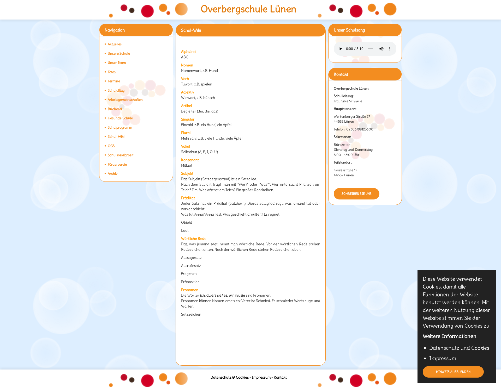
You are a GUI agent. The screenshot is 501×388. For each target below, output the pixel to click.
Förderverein (117, 164)
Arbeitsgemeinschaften (125, 99)
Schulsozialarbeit (120, 155)
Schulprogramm (120, 127)
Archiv (112, 173)
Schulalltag (116, 90)
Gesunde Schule (120, 118)
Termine (114, 81)
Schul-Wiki (116, 136)
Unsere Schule (119, 53)
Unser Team (117, 62)
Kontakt (280, 377)
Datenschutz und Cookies (459, 348)
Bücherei (115, 109)
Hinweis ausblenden (453, 372)
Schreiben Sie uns (357, 194)
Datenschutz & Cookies (230, 377)
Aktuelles (115, 44)
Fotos (112, 72)
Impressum (261, 377)
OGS (111, 146)
